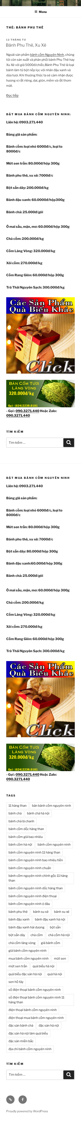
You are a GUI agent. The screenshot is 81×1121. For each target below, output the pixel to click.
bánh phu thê (18, 912)
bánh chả (15, 813)
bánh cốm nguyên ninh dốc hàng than (36, 888)
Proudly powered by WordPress (27, 1111)
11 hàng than (18, 806)
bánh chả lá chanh (21, 821)
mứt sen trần (18, 966)
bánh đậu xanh (19, 919)
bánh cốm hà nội (20, 844)
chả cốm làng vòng (22, 943)
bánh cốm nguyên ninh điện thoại (33, 896)
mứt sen (60, 958)
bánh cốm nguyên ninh (54, 844)
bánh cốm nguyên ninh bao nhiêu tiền (36, 860)
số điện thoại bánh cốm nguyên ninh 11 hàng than (36, 1000)
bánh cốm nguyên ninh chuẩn (30, 868)
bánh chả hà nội (38, 813)
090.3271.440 (27, 411)
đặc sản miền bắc (21, 1041)
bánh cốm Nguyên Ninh (47, 55)
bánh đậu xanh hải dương (26, 927)
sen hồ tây (16, 982)
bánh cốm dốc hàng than (26, 829)
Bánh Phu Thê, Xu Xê (26, 45)
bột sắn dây (17, 935)
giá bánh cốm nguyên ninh (28, 951)
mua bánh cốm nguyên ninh (29, 958)
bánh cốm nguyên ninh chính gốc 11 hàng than (38, 878)
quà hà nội (54, 974)
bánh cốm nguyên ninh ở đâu (29, 904)
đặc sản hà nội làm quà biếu (28, 1033)
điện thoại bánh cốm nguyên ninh (33, 1010)
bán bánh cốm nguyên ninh (51, 806)
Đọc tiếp (12, 95)
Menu (43, 12)
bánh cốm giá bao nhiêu (26, 837)
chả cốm (37, 935)
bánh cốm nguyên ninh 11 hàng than (34, 852)
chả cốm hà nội (59, 935)
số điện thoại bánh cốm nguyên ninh (35, 990)
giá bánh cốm (50, 943)
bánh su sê (41, 912)
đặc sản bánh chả (21, 1025)
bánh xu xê (61, 912)
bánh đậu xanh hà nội (50, 919)
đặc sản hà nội (49, 1025)
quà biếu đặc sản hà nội (25, 974)
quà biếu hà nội (43, 966)
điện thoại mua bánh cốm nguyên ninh (36, 1018)
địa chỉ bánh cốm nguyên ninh (30, 1049)
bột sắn (55, 927)
